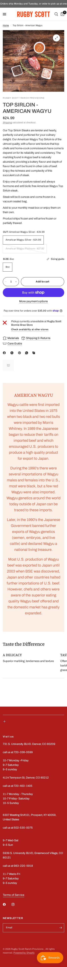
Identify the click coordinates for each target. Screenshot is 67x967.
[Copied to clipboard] (34, 353)
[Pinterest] (20, 353)
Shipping (7, 122)
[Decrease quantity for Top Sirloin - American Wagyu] (6, 281)
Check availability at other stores (29, 329)
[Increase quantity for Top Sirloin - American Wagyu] (16, 281)
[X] (12, 353)
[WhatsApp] (27, 353)
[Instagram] (16, 904)
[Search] (56, 14)
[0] (61, 14)
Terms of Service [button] (13, 894)
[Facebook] (5, 353)
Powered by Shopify (24, 952)
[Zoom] (56, 37)
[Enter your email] (60, 927)
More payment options (33, 301)
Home (6, 25)
